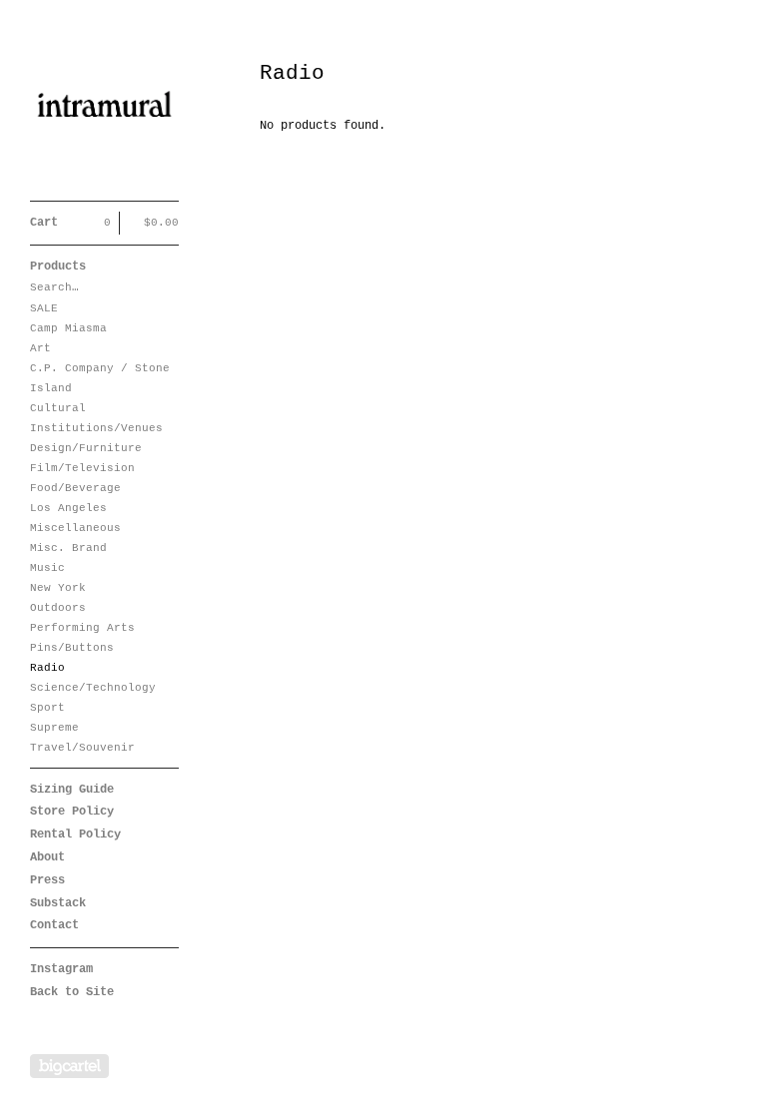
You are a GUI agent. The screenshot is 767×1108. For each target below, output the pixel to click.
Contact (54, 925)
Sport (47, 708)
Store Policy (72, 812)
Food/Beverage (75, 488)
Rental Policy (75, 834)
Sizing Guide (72, 790)
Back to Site (72, 992)
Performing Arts (82, 628)
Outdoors (58, 608)
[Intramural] (105, 111)
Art (40, 348)
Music (47, 568)
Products (58, 267)
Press (47, 880)
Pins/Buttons (72, 648)
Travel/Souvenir (82, 748)
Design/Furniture (86, 448)
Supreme (54, 728)
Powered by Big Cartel (69, 1066)
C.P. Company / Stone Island (100, 378)
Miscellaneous (75, 528)
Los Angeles (68, 508)
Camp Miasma (68, 328)
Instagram (61, 969)
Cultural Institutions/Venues (96, 418)
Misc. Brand (68, 548)
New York (58, 588)
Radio (47, 668)
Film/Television (82, 468)
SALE (44, 308)
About (47, 857)
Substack (58, 903)
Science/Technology (93, 688)
